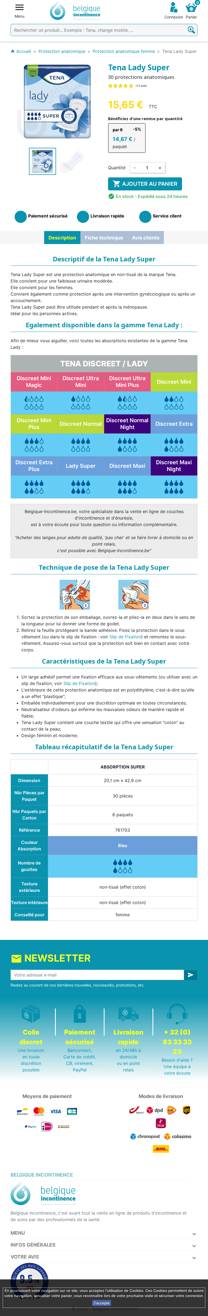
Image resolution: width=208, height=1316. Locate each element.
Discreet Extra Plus (34, 465)
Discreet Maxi (127, 466)
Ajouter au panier (145, 184)
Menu (18, 1233)
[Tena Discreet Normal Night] (127, 444)
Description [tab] (62, 238)
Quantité (116, 167)
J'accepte (101, 1303)
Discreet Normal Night (127, 423)
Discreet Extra (174, 424)
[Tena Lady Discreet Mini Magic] (34, 402)
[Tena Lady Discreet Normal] (81, 444)
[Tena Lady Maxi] (127, 486)
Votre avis (25, 1257)
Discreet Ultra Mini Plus (127, 381)
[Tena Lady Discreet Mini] (174, 402)
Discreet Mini (174, 382)
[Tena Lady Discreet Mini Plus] (34, 444)
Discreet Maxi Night (174, 465)
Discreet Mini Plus (34, 423)
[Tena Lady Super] (81, 486)
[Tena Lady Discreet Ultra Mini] (81, 402)
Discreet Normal (81, 424)
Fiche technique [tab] (104, 238)
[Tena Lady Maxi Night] (174, 486)
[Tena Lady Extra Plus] (34, 486)
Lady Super (81, 466)
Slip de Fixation (125, 636)
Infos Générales (33, 1245)
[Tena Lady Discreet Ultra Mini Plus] (127, 402)
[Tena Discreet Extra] (174, 444)
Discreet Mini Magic (34, 381)
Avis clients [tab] (146, 238)
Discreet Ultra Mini (81, 381)
